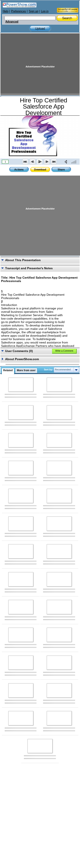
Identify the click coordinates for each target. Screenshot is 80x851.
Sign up (33, 11)
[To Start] (25, 162)
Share (61, 169)
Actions (19, 169)
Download (40, 169)
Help (5, 11)
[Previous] (32, 162)
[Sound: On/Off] (67, 162)
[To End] (54, 162)
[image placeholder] (20, 385)
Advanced (11, 21)
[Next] (47, 162)
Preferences (18, 11)
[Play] (39, 162)
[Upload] (40, 28)
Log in (44, 11)
